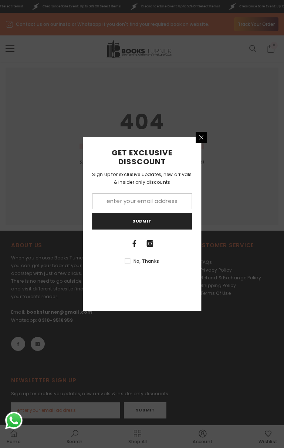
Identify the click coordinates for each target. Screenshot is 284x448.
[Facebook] (134, 243)
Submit (141, 221)
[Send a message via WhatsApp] (14, 420)
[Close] (201, 137)
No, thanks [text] (146, 261)
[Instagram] (150, 243)
